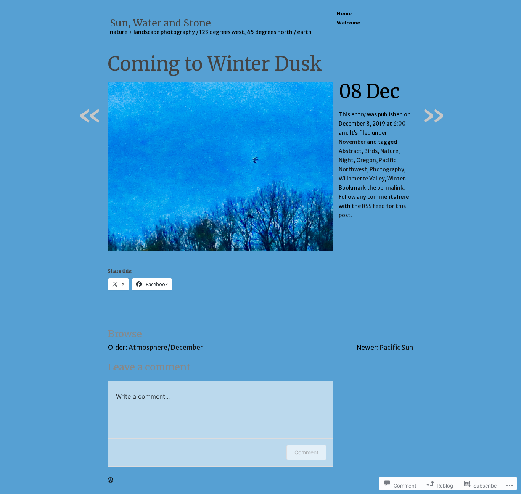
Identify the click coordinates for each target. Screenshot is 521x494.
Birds (371, 151)
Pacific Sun (396, 347)
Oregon (366, 160)
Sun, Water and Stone (160, 22)
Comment (306, 452)
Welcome (348, 22)
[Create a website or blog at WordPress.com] (110, 480)
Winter (396, 178)
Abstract (350, 151)
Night (346, 160)
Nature (389, 151)
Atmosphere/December (166, 347)
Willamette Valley (361, 178)
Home (344, 13)
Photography (387, 169)
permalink (390, 187)
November (352, 141)
